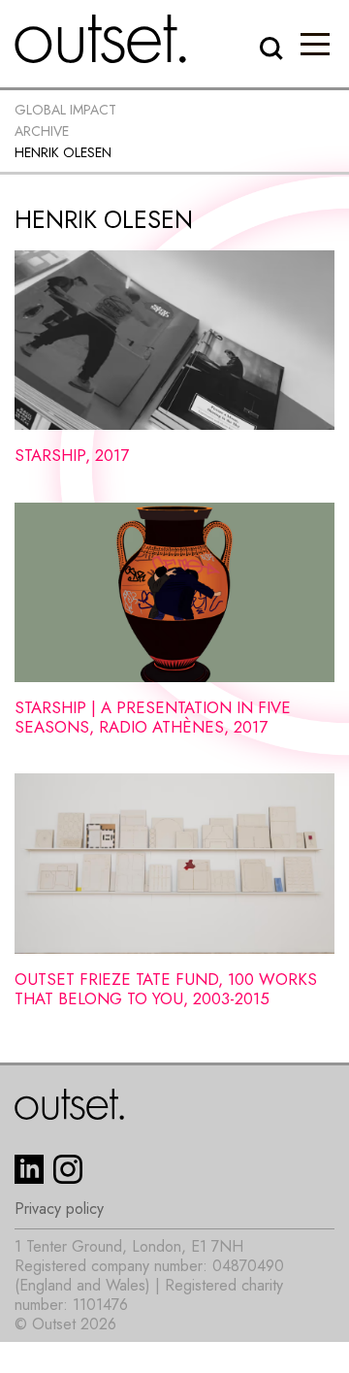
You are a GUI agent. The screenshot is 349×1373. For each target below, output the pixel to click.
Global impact (65, 109)
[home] (101, 39)
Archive (42, 131)
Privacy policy (59, 1209)
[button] (315, 43)
